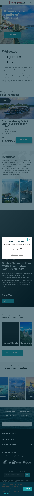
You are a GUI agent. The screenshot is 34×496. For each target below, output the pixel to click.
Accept (27, 488)
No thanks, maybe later (17, 255)
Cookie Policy (6, 493)
